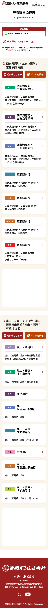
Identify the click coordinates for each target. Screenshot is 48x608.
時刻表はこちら (14, 74)
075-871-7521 (17, 586)
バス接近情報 (37, 74)
